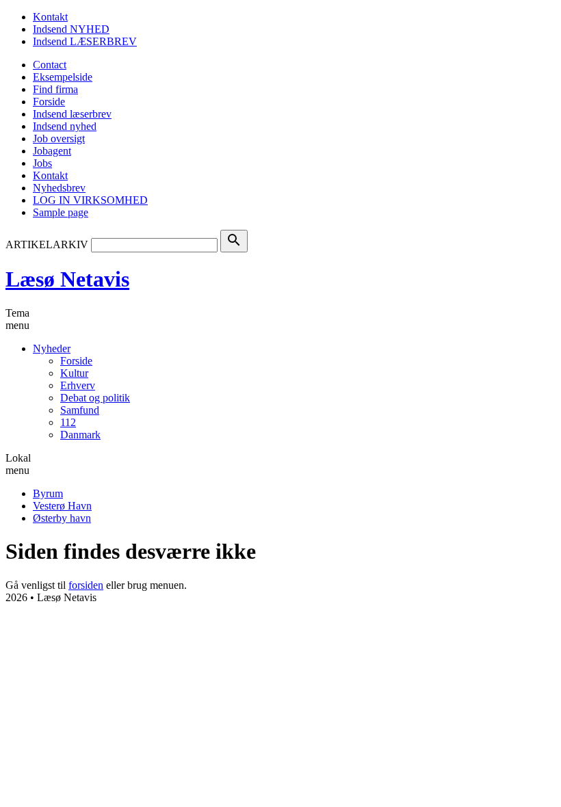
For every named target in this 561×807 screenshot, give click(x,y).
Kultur (74, 373)
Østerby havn (62, 518)
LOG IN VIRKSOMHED (90, 200)
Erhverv (77, 385)
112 (68, 422)
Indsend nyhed (64, 126)
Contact (49, 64)
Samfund (79, 410)
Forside (49, 101)
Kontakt (50, 17)
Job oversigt (59, 138)
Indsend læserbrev (72, 114)
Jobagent (52, 151)
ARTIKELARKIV (46, 244)
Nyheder (51, 348)
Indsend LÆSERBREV (85, 41)
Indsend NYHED (71, 29)
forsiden (85, 585)
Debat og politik (95, 398)
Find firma (55, 89)
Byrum (48, 493)
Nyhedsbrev (59, 188)
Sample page (60, 212)
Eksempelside (62, 77)
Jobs (42, 163)
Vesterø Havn (62, 506)
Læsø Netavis (67, 279)
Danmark (80, 434)
